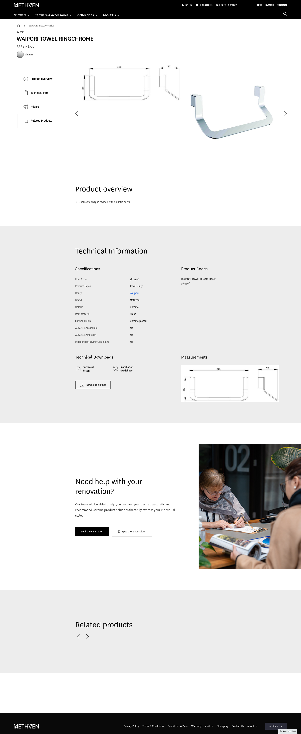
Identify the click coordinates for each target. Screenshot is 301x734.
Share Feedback (289, 731)
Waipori (134, 293)
